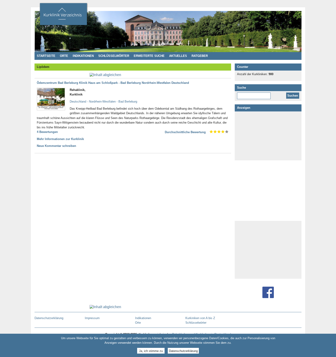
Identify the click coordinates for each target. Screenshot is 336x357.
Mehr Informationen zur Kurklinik (60, 139)
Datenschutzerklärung (183, 350)
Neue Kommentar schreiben (56, 146)
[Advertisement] (268, 136)
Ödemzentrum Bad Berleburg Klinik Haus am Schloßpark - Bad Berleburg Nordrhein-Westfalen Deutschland (113, 83)
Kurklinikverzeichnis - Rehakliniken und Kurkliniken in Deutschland (63, 15)
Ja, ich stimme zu (151, 350)
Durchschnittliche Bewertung (185, 132)
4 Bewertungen (47, 132)
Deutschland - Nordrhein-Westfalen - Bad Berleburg (103, 101)
